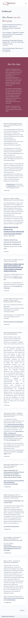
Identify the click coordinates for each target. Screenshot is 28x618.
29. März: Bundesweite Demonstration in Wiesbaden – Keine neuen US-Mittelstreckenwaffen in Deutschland (12, 26)
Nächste (22, 610)
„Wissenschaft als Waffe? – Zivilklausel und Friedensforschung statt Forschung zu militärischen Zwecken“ (13, 414)
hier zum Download (11, 440)
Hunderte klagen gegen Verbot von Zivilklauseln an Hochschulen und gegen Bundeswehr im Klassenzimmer (13, 496)
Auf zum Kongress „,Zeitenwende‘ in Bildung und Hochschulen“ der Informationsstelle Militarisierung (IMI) (13, 34)
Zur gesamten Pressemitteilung (11, 526)
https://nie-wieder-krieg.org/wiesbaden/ (13, 321)
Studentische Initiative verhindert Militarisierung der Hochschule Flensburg (13, 199)
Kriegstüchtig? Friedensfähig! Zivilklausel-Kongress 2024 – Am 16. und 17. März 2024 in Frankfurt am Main (13, 42)
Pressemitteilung (10, 184)
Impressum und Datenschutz (8, 616)
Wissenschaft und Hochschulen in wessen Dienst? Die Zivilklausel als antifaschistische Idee (13, 466)
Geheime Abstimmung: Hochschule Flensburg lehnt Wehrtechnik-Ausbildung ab (12, 242)
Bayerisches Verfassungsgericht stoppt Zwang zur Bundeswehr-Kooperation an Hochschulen (13, 125)
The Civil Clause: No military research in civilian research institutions (13, 260)
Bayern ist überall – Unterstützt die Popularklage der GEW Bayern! (12, 561)
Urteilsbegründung (10, 186)
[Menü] (25, 3)
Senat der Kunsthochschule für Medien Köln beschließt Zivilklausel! (13, 333)
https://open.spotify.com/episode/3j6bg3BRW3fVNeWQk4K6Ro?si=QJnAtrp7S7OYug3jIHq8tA (14, 482)
